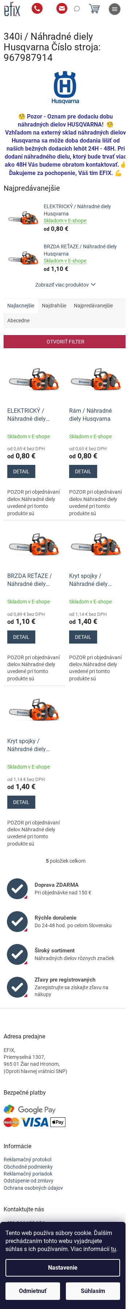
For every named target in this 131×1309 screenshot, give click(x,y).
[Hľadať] (76, 9)
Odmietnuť (33, 1290)
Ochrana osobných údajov (33, 1188)
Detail (21, 471)
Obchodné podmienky (28, 1167)
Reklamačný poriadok (28, 1174)
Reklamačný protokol (27, 1159)
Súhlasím (93, 1290)
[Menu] (114, 9)
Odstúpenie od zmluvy (28, 1181)
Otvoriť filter (65, 342)
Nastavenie (63, 1267)
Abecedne (18, 320)
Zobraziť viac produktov (62, 285)
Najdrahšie (54, 305)
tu (113, 1249)
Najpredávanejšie (93, 305)
